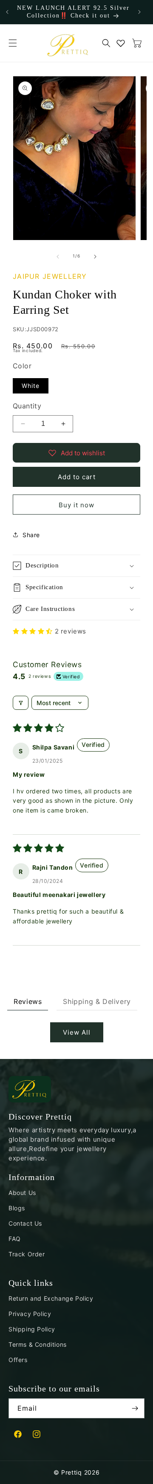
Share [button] (31, 534)
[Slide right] (95, 256)
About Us (22, 1192)
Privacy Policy (29, 1313)
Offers (18, 1359)
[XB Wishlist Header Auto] (121, 43)
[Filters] (20, 703)
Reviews (28, 1001)
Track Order (26, 1254)
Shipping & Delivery (96, 1001)
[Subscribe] (134, 1408)
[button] (12, 43)
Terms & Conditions (37, 1344)
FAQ (14, 1238)
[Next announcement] (139, 12)
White (31, 385)
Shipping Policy (31, 1329)
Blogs (16, 1208)
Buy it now (76, 505)
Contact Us (25, 1223)
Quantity (27, 406)
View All (77, 1032)
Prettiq (71, 1472)
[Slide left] (57, 256)
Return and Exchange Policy (51, 1298)
